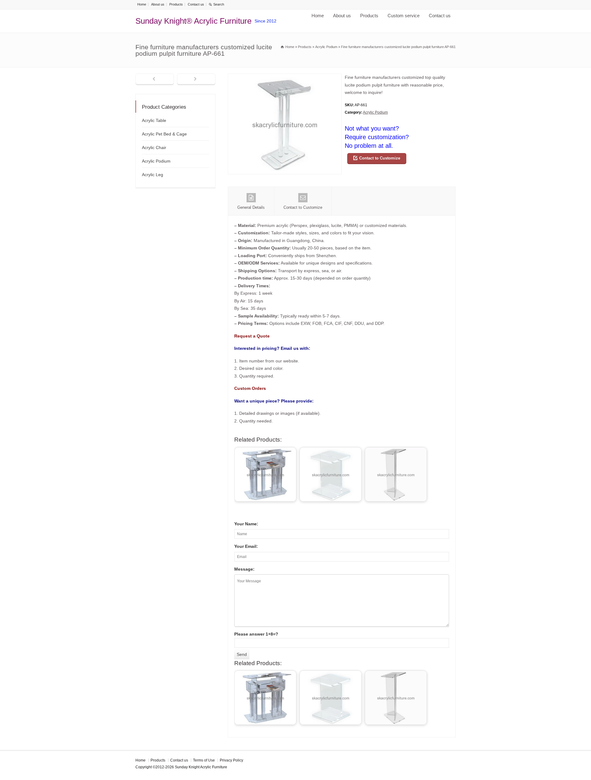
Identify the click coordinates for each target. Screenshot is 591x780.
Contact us (196, 4)
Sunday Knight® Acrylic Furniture (193, 21)
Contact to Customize (379, 158)
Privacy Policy (231, 760)
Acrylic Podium (375, 112)
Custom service (404, 15)
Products (176, 4)
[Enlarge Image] (284, 77)
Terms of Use (204, 760)
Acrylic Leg (152, 174)
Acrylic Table (154, 120)
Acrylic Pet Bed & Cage (164, 133)
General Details (251, 207)
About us (157, 4)
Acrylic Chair (154, 147)
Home (141, 4)
